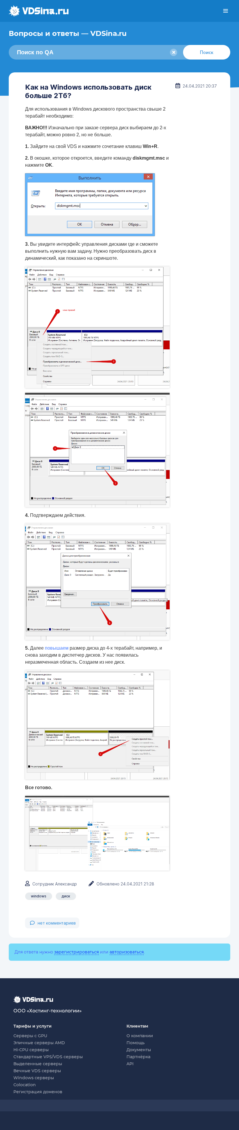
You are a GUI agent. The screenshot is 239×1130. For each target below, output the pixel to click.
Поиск (206, 52)
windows (38, 896)
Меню (225, 10)
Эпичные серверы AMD (39, 1042)
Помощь (135, 1042)
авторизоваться (127, 952)
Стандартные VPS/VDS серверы (48, 1056)
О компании (139, 1035)
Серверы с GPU (30, 1035)
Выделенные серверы (37, 1063)
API (129, 1063)
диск (65, 896)
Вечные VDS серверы (37, 1070)
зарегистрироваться (76, 952)
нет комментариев (57, 922)
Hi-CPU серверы (31, 1049)
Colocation (24, 1084)
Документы (138, 1049)
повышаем (56, 648)
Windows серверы (33, 1077)
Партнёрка (138, 1056)
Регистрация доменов (37, 1091)
